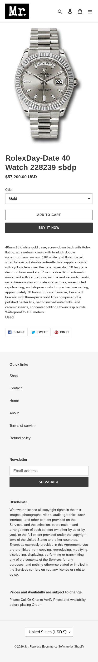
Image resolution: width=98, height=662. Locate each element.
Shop (14, 376)
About (14, 413)
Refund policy (20, 438)
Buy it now (49, 227)
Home (14, 401)
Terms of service (22, 426)
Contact (16, 388)
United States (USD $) (47, 632)
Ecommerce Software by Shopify (63, 646)
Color (8, 189)
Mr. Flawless (33, 646)
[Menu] (90, 11)
